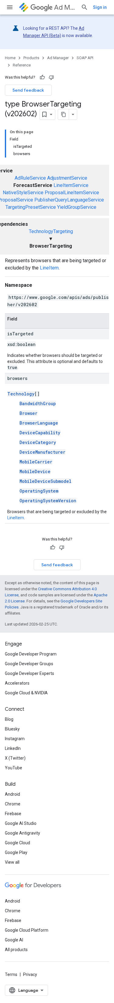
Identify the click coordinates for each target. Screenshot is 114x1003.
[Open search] (84, 7)
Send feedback (28, 90)
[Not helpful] (51, 77)
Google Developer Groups (29, 663)
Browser (28, 413)
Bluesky (12, 729)
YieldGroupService (76, 207)
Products (31, 58)
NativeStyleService (23, 192)
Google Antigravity (22, 833)
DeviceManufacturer (42, 452)
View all (12, 862)
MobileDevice (34, 471)
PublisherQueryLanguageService (69, 200)
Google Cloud (17, 842)
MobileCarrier (35, 462)
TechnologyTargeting (51, 231)
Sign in (100, 7)
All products (16, 949)
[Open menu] (10, 7)
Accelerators (17, 683)
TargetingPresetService (30, 207)
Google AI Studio (20, 823)
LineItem (49, 268)
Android (12, 794)
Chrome (12, 803)
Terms (11, 974)
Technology (20, 394)
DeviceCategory (37, 442)
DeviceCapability (39, 432)
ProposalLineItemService (72, 192)
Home (10, 58)
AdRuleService (30, 178)
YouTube (13, 767)
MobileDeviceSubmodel (45, 481)
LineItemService (71, 185)
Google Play (16, 852)
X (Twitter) (15, 758)
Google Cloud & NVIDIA (26, 692)
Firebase (13, 813)
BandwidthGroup (37, 403)
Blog (9, 719)
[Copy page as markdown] (63, 114)
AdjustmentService (67, 178)
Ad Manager (65, 7)
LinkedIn (13, 748)
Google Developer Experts (29, 673)
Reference (22, 65)
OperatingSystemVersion (47, 500)
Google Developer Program (31, 654)
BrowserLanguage (38, 423)
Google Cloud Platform (26, 930)
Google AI (14, 939)
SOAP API (85, 58)
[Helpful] (42, 77)
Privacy (30, 974)
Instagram (15, 738)
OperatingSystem (38, 491)
